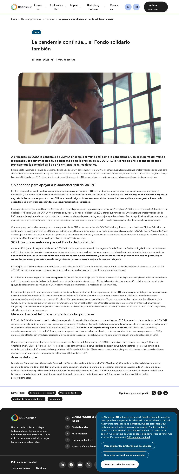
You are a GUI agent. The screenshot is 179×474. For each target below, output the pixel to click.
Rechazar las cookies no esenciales (124, 454)
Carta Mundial (80, 427)
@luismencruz (24, 377)
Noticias (50, 18)
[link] (154, 393)
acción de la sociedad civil (28, 399)
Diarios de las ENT (82, 439)
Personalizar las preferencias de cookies (127, 445)
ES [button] (136, 7)
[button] (128, 7)
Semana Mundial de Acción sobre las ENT (91, 418)
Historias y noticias (31, 18)
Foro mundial (79, 433)
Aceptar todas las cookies (119, 464)
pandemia (55, 399)
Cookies (41, 467)
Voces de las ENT (70, 393)
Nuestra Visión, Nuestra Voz (88, 446)
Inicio (14, 18)
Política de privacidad (138, 437)
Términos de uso (20, 467)
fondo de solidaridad (42, 393)
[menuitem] (89, 418)
